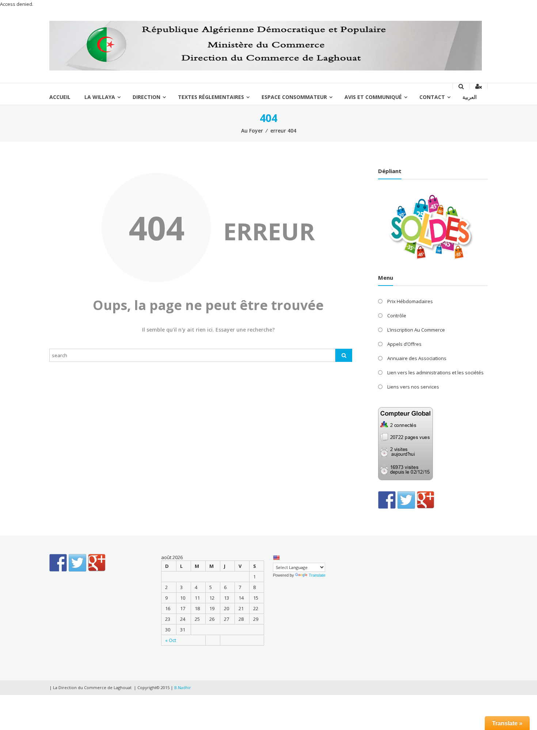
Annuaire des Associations (416, 358)
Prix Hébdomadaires (410, 301)
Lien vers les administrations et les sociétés (435, 372)
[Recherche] (343, 355)
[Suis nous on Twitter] (406, 500)
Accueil (60, 96)
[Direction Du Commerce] (265, 45)
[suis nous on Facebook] (387, 500)
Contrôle (396, 315)
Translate (317, 575)
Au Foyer (252, 130)
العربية (469, 96)
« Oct (170, 640)
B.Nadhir (182, 687)
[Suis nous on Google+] (425, 500)
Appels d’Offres (404, 344)
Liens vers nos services (413, 386)
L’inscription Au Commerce (416, 329)
